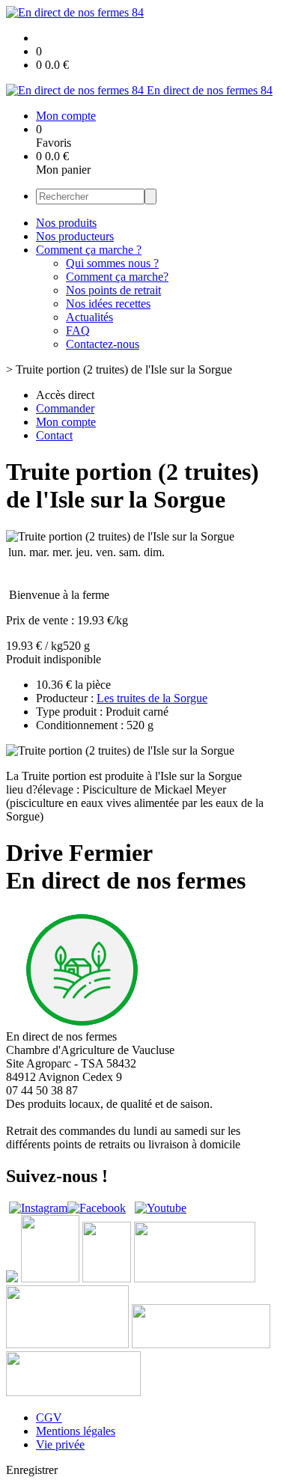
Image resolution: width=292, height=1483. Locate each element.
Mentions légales (75, 1431)
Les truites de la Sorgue (152, 698)
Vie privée (60, 1444)
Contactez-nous (102, 344)
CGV (49, 1417)
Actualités (89, 317)
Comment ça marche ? (89, 249)
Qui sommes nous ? (112, 263)
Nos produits (66, 222)
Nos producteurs (75, 236)
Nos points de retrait (113, 290)
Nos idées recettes (108, 303)
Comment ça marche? (117, 276)
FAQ (78, 330)
